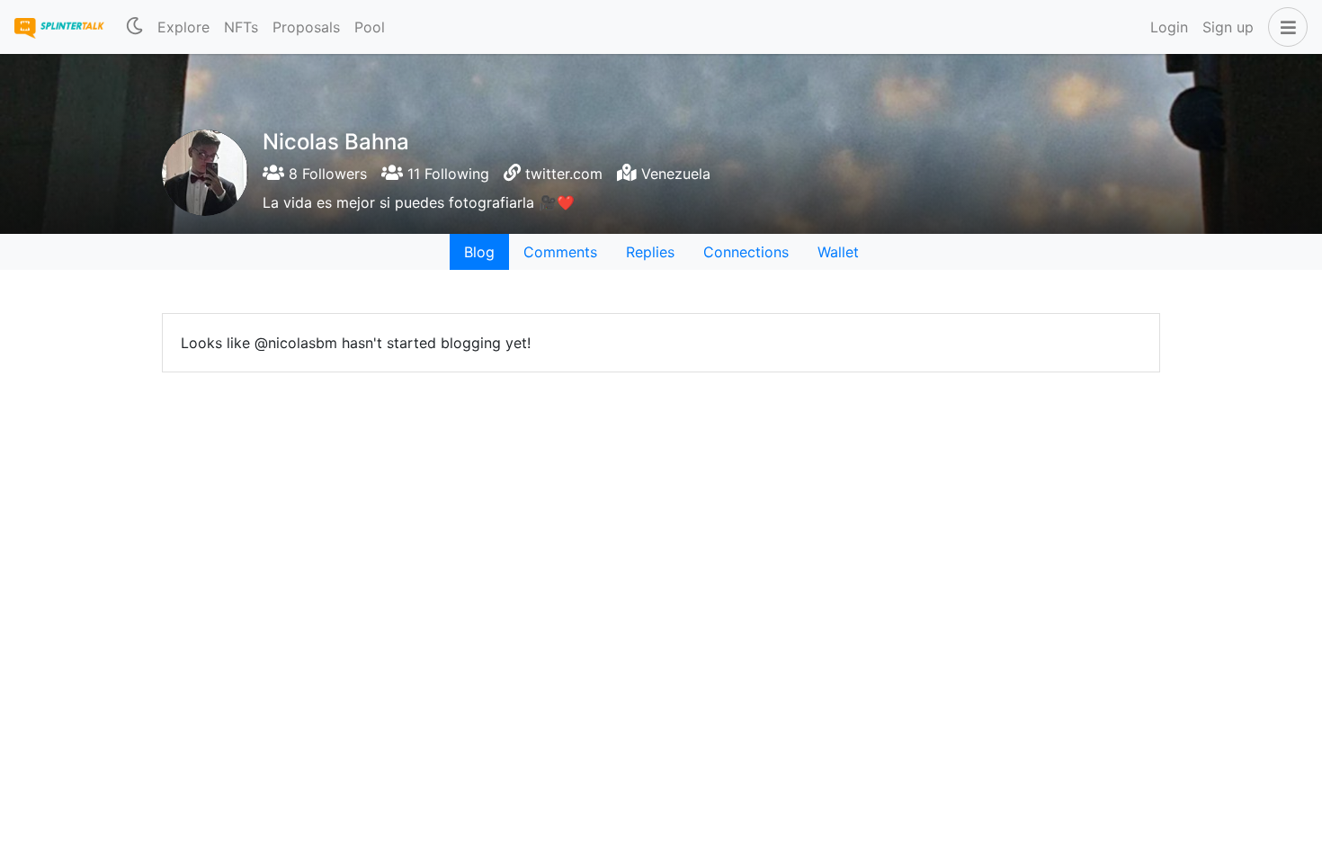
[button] (1284, 27)
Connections (746, 252)
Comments (560, 252)
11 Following (446, 174)
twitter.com (564, 174)
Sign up (1228, 27)
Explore (183, 27)
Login (1169, 27)
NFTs (241, 27)
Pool (369, 27)
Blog (479, 252)
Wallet (838, 252)
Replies (650, 252)
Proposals (306, 27)
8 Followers (325, 174)
